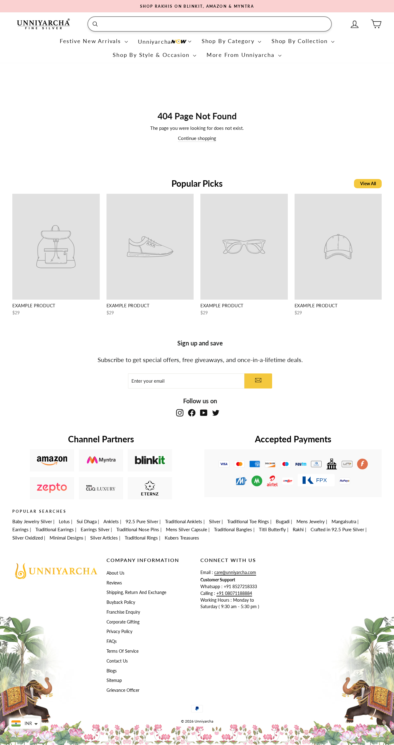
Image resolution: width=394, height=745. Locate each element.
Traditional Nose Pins (137, 529)
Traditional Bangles (233, 529)
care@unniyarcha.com (235, 572)
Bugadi (283, 521)
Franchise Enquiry (123, 612)
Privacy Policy (119, 631)
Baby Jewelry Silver (32, 521)
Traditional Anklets (183, 521)
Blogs (112, 670)
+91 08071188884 (234, 593)
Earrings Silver (95, 529)
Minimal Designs (66, 537)
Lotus (64, 521)
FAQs (112, 641)
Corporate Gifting (123, 622)
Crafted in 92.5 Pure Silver (337, 529)
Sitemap (114, 680)
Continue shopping (197, 138)
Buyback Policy (121, 602)
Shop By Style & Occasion (152, 54)
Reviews (114, 582)
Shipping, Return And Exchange (136, 592)
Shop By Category (229, 41)
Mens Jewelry (310, 521)
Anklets (111, 521)
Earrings (20, 529)
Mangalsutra (344, 521)
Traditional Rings (141, 537)
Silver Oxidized (27, 537)
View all (368, 183)
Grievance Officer (123, 690)
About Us (115, 573)
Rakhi (298, 529)
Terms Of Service (123, 651)
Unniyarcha (154, 41)
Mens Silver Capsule (186, 529)
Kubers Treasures (182, 537)
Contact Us (117, 661)
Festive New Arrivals (91, 41)
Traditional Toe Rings (248, 521)
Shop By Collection (300, 41)
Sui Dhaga (87, 521)
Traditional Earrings (54, 529)
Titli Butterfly (272, 529)
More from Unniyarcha (242, 54)
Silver (214, 521)
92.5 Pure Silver (142, 521)
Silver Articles (104, 537)
